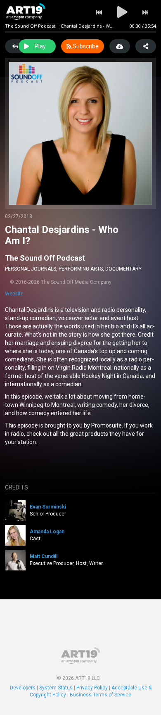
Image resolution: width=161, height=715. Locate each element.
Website (14, 294)
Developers (23, 688)
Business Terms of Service (100, 695)
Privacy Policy (92, 688)
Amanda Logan (47, 531)
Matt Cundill (43, 556)
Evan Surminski (48, 507)
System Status (56, 688)
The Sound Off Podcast (45, 258)
